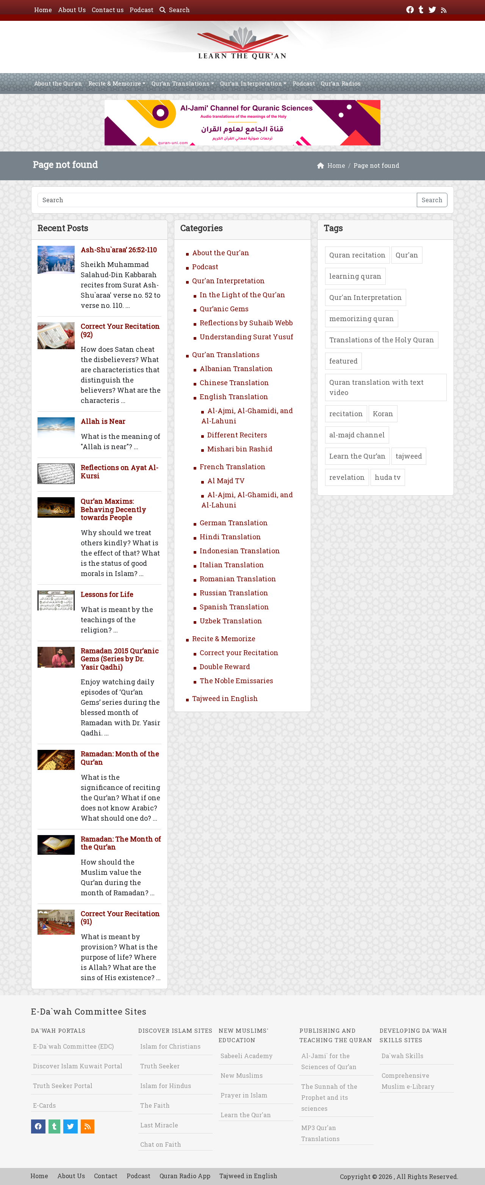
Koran (383, 413)
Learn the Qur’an (357, 456)
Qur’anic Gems (224, 308)
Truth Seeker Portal (62, 1086)
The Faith (155, 1105)
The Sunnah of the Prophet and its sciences (329, 1097)
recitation (346, 413)
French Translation (233, 466)
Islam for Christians (170, 1046)
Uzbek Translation (231, 620)
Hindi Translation (230, 536)
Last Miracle (159, 1125)
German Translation (234, 522)
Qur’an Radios (341, 83)
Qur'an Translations (226, 354)
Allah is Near (103, 421)
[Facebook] (411, 9)
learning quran (355, 276)
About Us (72, 10)
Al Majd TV (226, 480)
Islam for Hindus (165, 1086)
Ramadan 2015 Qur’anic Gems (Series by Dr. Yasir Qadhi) (120, 658)
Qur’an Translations (181, 83)
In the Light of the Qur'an (242, 294)
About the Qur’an (58, 83)
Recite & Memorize (114, 83)
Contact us (108, 10)
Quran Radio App (185, 1176)
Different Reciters (237, 434)
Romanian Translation (238, 578)
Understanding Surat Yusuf (246, 336)
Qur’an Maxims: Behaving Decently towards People (113, 509)
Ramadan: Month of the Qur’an (120, 758)
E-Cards (44, 1105)
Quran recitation (357, 254)
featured (343, 360)
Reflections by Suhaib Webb (246, 322)
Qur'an (407, 254)
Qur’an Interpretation (251, 83)
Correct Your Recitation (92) (120, 330)
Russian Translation (234, 592)
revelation (347, 477)
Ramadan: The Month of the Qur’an (121, 843)
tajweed (409, 456)
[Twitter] (433, 9)
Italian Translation (232, 564)
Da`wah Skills (402, 1056)
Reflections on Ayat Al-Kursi (119, 471)
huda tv (388, 477)
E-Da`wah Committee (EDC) (73, 1046)
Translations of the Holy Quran (381, 339)
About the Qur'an (220, 252)
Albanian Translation (236, 368)
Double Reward (225, 666)
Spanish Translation (234, 606)
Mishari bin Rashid (239, 448)
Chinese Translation (234, 382)
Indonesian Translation (240, 550)
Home (43, 10)
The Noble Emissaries (236, 680)
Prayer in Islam (244, 1095)
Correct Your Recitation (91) (120, 917)
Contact (105, 1176)
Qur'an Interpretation (228, 280)
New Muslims (242, 1075)
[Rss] (444, 9)
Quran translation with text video (376, 387)
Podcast (141, 10)
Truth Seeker (160, 1066)
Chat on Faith (160, 1144)
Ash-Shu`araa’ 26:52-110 (119, 249)
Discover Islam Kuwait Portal (77, 1066)
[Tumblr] (422, 9)
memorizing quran (361, 318)
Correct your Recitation (239, 652)
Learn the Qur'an (246, 1115)
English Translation (234, 396)
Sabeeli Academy (247, 1056)
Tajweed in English (225, 698)
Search (178, 10)
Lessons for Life (107, 594)
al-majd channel (357, 434)
